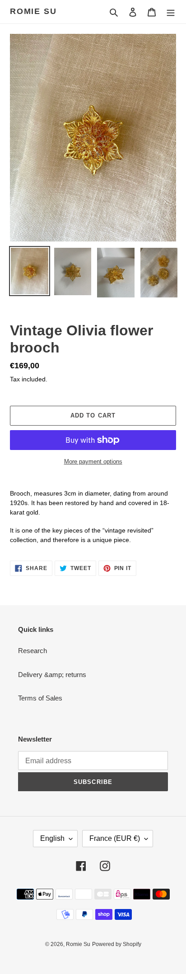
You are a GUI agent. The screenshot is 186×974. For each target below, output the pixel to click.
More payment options (93, 461)
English (52, 838)
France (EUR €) (114, 838)
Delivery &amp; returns (52, 674)
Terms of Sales (40, 698)
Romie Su (33, 11)
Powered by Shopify (116, 944)
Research (32, 650)
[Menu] (170, 12)
